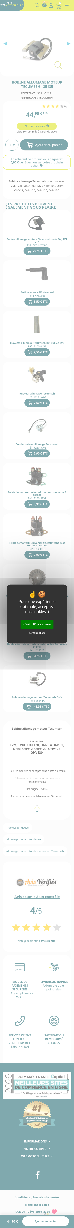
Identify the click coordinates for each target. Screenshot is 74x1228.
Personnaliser (37, 633)
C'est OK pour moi (37, 624)
